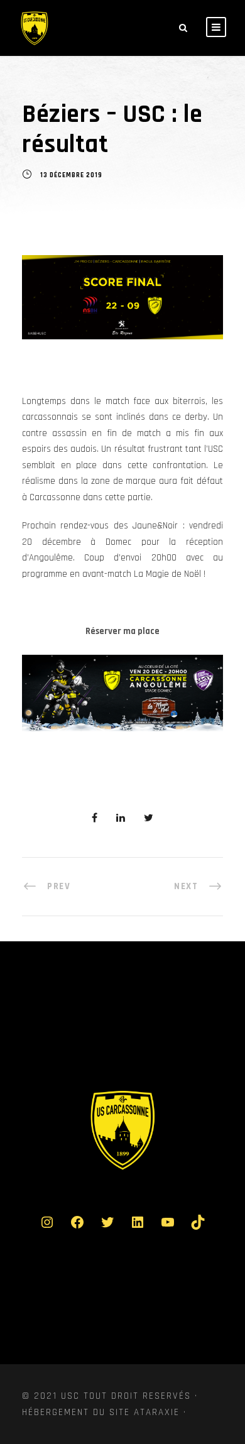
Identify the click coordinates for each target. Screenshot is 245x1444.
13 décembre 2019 (71, 176)
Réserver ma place (122, 631)
